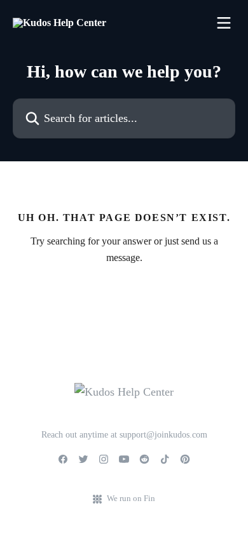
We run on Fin (131, 498)
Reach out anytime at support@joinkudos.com (124, 434)
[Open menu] (223, 22)
